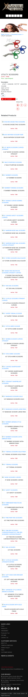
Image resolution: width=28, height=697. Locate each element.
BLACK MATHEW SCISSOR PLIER (14, 137)
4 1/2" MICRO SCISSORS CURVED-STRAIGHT (14, 153)
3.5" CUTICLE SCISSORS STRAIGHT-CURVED (14, 304)
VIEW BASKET (4, 630)
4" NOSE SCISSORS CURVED (14, 480)
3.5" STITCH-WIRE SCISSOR (14, 329)
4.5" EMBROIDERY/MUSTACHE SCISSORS (14, 508)
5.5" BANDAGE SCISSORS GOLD (14, 399)
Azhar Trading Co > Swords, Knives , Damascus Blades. (11, 685)
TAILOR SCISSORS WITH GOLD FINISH (14, 610)
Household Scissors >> (17, 34)
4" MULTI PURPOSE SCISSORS (14, 165)
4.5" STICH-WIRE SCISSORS (14, 356)
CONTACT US (4, 637)
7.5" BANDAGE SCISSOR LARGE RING (14, 412)
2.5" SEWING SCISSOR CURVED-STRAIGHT (14, 344)
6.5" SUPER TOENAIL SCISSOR (14, 316)
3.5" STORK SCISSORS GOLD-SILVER (14, 261)
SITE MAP (3, 635)
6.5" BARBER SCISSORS (14, 178)
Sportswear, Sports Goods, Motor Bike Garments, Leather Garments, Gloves (11, 677)
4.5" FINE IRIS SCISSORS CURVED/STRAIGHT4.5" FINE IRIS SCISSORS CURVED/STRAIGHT (14, 538)
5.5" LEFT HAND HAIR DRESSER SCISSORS (14, 580)
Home (2, 626)
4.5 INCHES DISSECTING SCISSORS (14, 124)
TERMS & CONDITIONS (7, 645)
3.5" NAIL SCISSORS (14, 550)
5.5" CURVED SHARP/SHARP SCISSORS (14, 372)
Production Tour (5, 633)
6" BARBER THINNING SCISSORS (14, 190)
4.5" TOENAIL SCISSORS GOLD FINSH (14, 454)
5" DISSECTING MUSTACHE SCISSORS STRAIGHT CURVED (14, 276)
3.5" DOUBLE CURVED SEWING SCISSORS (14, 206)
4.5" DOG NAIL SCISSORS (14, 288)
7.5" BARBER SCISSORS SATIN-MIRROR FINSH (14, 442)
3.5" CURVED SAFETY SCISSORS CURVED (14, 221)
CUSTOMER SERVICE (6, 652)
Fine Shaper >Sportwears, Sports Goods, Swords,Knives (12, 681)
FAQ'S (2, 650)
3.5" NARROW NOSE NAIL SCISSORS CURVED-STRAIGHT (14, 249)
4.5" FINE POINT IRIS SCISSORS (14, 520)
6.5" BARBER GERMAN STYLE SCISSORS (14, 427)
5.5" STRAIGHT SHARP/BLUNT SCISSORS (14, 387)
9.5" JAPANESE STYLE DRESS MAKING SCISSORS (14, 595)
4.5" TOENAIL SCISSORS (14, 467)
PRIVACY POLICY (5, 647)
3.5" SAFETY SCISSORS (14, 493)
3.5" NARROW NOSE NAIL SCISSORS (14, 233)
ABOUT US (4, 643)
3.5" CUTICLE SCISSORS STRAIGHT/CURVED (14, 565)
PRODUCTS (4, 628)
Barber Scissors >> (6, 34)
